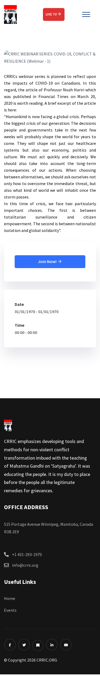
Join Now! (47, 261)
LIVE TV (51, 14)
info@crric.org (25, 565)
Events (10, 610)
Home (9, 598)
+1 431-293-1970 (27, 554)
